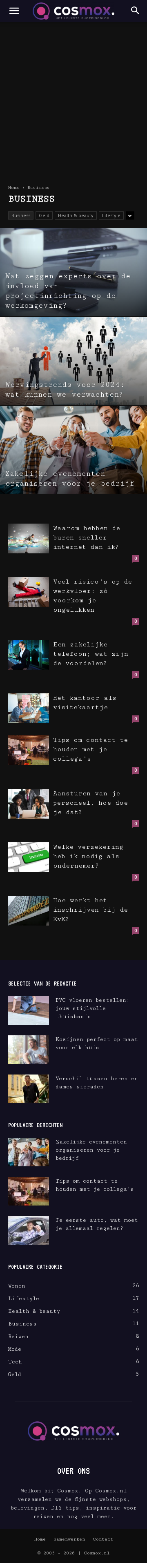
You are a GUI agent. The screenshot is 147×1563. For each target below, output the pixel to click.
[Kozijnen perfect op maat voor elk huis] (28, 1049)
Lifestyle (111, 215)
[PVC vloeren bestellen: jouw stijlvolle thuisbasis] (28, 1010)
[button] (14, 11)
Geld (44, 215)
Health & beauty (76, 215)
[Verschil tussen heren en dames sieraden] (28, 1089)
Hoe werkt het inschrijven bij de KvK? (90, 910)
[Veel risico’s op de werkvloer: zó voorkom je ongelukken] (28, 592)
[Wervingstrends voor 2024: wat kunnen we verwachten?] (73, 361)
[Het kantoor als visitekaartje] (28, 708)
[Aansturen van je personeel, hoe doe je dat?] (28, 804)
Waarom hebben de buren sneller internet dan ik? (86, 537)
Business (20, 215)
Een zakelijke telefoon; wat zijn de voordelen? (90, 654)
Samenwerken (69, 1539)
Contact (103, 1539)
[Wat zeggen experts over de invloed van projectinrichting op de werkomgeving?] (73, 272)
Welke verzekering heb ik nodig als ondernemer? (88, 856)
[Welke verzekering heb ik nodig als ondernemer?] (28, 857)
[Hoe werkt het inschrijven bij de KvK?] (28, 911)
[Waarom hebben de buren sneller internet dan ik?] (28, 538)
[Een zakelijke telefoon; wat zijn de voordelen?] (28, 655)
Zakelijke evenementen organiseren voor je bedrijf (91, 1150)
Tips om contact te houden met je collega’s (90, 749)
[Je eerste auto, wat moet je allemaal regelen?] (28, 1230)
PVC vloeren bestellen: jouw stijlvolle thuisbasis (92, 1008)
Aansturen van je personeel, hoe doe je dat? (90, 803)
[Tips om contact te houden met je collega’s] (28, 750)
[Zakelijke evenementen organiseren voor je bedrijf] (73, 450)
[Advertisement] (73, 99)
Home (14, 187)
